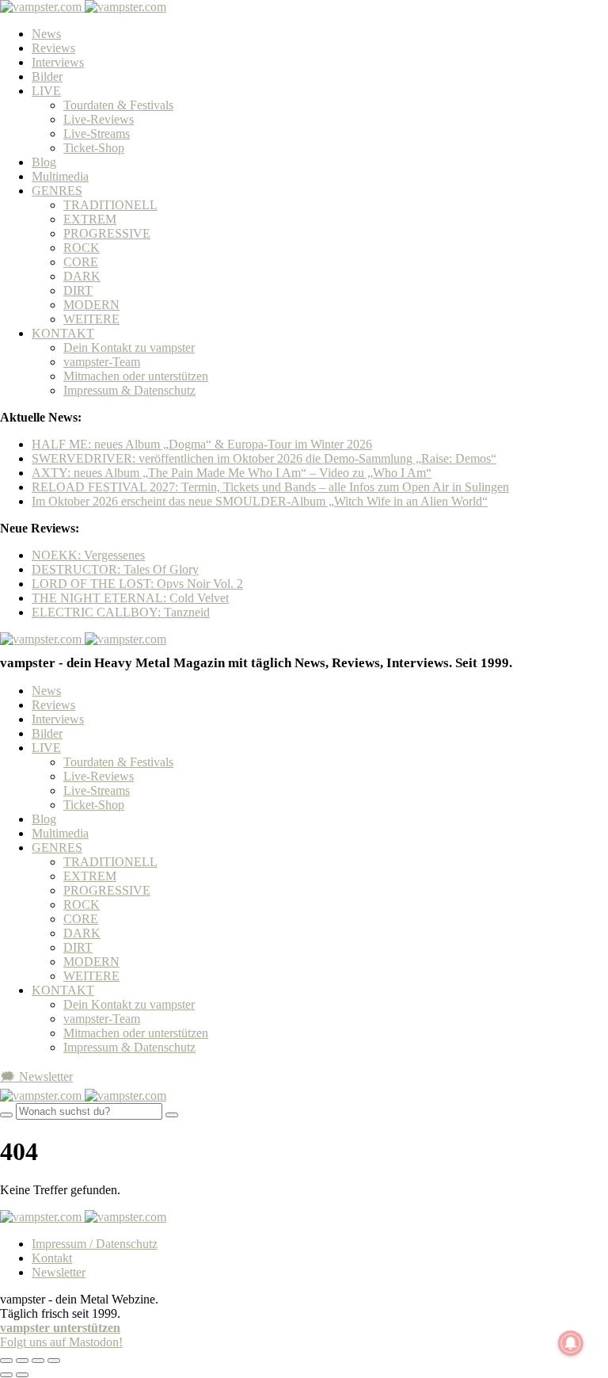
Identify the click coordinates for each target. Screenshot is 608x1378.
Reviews (53, 48)
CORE (80, 262)
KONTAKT (63, 333)
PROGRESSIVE (106, 233)
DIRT (78, 290)
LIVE (46, 90)
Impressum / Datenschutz (95, 1243)
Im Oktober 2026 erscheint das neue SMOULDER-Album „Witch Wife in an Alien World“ (260, 501)
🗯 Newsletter (36, 1076)
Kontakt (52, 1258)
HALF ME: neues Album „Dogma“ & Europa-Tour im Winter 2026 (202, 444)
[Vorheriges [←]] (6, 1374)
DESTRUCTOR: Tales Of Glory (115, 569)
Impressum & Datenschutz (129, 390)
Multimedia (60, 176)
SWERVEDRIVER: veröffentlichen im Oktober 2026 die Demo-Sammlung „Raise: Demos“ (264, 458)
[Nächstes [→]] (22, 1374)
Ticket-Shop (93, 148)
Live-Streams (96, 133)
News (46, 33)
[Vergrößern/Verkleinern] (54, 1360)
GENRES (57, 190)
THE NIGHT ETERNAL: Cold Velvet (130, 598)
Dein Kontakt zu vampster (129, 347)
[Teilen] (22, 1360)
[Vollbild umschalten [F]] (38, 1360)
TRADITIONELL (110, 205)
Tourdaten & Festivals (118, 105)
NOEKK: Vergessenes (88, 555)
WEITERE (91, 319)
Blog (44, 162)
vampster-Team (101, 361)
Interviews (58, 62)
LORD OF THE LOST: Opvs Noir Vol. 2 (137, 583)
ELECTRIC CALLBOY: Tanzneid (121, 612)
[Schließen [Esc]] (6, 1360)
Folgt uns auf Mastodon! (61, 1342)
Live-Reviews (98, 119)
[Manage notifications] (570, 1343)
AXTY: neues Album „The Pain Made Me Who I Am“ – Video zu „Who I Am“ (231, 472)
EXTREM (89, 219)
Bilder (47, 76)
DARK (82, 276)
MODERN (91, 304)
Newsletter (59, 1272)
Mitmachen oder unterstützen (135, 376)
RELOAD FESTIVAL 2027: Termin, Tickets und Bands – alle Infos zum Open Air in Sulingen (270, 487)
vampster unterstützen (60, 1327)
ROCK (81, 247)
